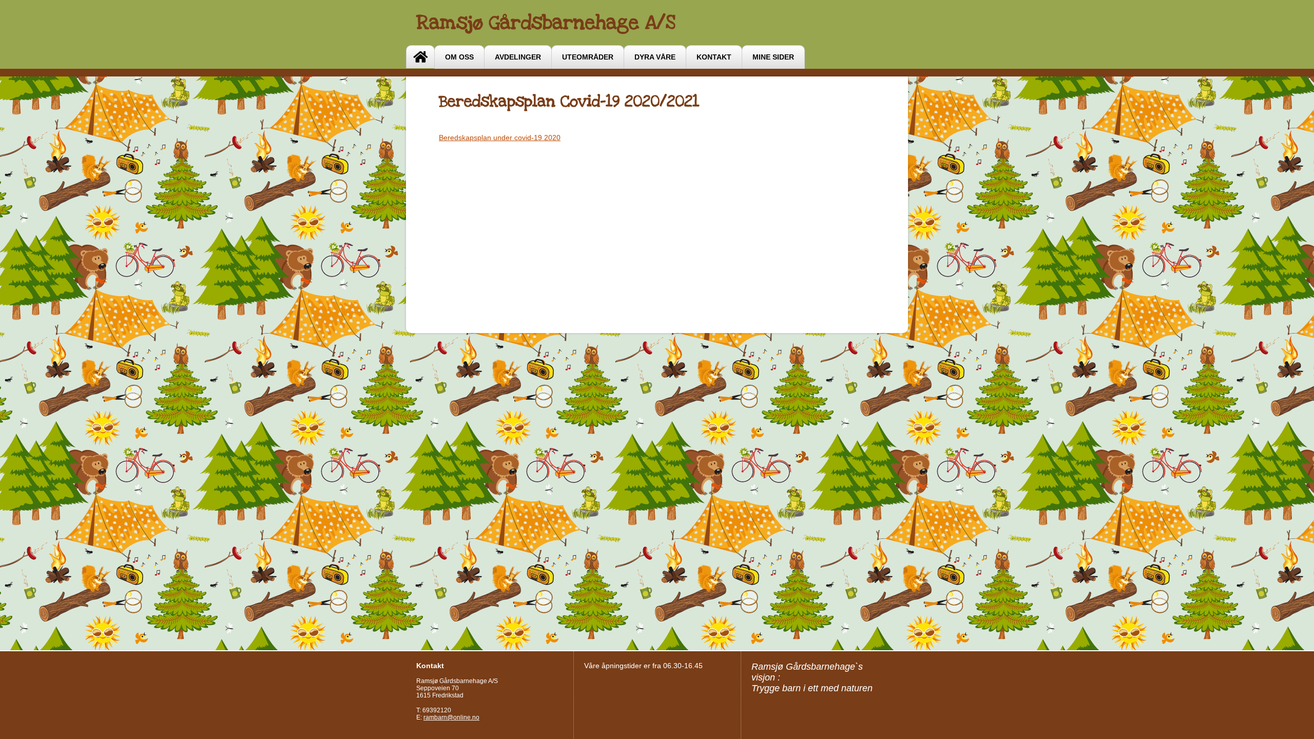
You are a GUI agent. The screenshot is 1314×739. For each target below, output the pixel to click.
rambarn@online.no (451, 717)
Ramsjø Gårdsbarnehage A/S (545, 22)
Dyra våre (654, 57)
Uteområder (587, 57)
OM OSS (459, 57)
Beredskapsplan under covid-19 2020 (500, 137)
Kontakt (714, 57)
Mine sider (773, 57)
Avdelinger (518, 57)
